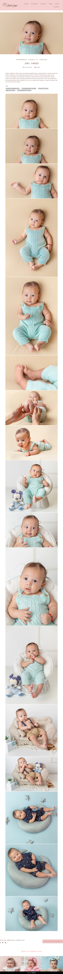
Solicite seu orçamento (52, 941)
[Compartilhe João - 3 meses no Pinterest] (5, 942)
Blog (50, 4)
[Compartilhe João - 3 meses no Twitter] (2, 942)
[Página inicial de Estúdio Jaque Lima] (12, 5)
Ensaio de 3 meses (43, 88)
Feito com (31, 972)
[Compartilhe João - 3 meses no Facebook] (0, 942)
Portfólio (34, 4)
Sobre (57, 4)
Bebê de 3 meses (10, 90)
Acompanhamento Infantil (24, 90)
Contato (56, 6)
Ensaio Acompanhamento (12, 88)
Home (27, 4)
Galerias (43, 4)
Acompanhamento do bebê (29, 88)
